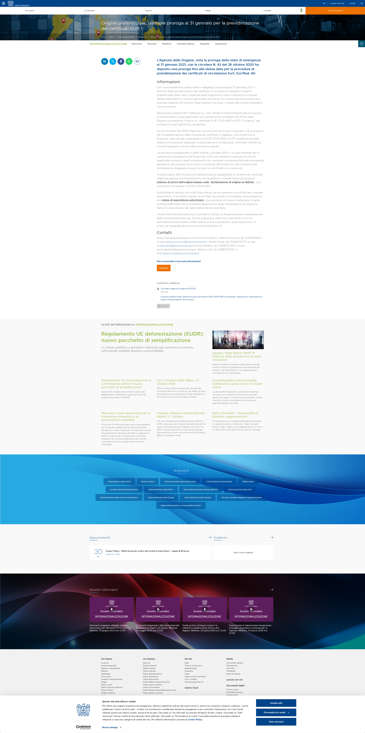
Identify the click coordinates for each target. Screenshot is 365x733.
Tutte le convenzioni (193, 665)
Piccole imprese (149, 665)
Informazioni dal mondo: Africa (160, 489)
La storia (105, 663)
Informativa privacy (234, 692)
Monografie (204, 44)
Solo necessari (276, 721)
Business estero (147, 481)
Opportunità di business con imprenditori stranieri (181, 505)
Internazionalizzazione (126, 37)
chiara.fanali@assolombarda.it (175, 245)
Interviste (230, 668)
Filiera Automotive (151, 679)
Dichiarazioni (231, 665)
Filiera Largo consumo (152, 685)
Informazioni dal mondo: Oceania (197, 497)
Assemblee (105, 674)
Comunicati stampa (234, 663)
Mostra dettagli (110, 727)
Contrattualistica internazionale (219, 481)
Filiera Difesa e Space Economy (156, 682)
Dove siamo (106, 676)
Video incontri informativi (195, 676)
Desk (187, 663)
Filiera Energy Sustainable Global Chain (159, 690)
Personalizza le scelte (274, 712)
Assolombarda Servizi (194, 682)
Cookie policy (232, 695)
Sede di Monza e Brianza (111, 687)
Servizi (111, 37)
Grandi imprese (149, 671)
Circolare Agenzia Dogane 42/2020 (178, 288)
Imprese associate (108, 665)
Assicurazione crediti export (119, 481)
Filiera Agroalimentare (152, 674)
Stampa (164, 306)
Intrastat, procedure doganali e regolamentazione (242, 497)
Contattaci (163, 268)
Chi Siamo (106, 659)
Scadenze (220, 537)
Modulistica (167, 44)
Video (187, 674)
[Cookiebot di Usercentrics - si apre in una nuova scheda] (83, 727)
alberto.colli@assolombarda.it (181, 253)
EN (324, 3)
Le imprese (149, 659)
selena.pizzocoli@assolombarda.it (186, 241)
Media (229, 659)
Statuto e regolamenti (110, 668)
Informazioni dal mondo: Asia (240, 489)
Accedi (352, 3)
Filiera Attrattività (150, 676)
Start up (146, 663)
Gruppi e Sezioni (108, 693)
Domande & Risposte (185, 44)
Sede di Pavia (107, 690)
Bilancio (104, 671)
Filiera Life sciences (151, 687)
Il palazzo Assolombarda (111, 679)
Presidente (230, 671)
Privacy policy (232, 689)
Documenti (151, 44)
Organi (104, 682)
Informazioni (142, 37)
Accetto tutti (276, 703)
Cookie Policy (195, 719)
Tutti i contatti (191, 679)
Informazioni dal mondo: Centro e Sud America (119, 497)
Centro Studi (191, 688)
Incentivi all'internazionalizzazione (124, 489)
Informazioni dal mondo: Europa (161, 497)
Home (103, 37)
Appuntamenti (221, 44)
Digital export (248, 481)
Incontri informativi (104, 590)
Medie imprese (149, 668)
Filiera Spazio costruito (153, 693)
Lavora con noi (337, 3)
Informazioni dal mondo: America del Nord (201, 489)
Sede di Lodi (106, 685)
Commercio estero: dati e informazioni (180, 481)
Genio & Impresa (233, 674)
